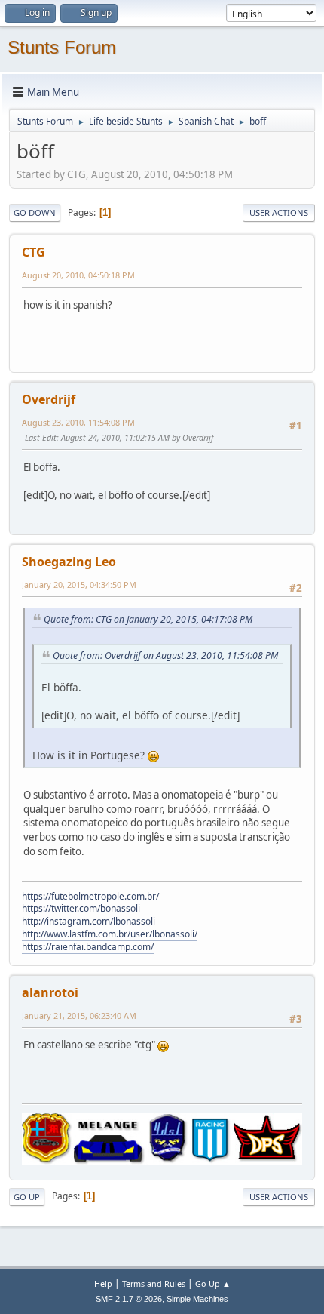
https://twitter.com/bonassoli (81, 908)
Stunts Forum (62, 47)
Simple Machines (197, 1298)
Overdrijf (48, 399)
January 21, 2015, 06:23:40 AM (79, 1015)
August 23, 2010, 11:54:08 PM (78, 422)
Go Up (27, 1196)
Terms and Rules (153, 1283)
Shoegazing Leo (69, 561)
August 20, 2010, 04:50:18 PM (78, 275)
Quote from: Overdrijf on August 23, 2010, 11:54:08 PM (165, 655)
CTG (33, 252)
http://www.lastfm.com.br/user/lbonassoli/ (109, 934)
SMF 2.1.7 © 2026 (129, 1298)
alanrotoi (50, 992)
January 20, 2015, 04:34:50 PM (79, 584)
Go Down (35, 212)
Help (103, 1283)
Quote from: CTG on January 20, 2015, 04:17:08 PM (148, 619)
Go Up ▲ (213, 1283)
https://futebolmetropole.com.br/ (90, 896)
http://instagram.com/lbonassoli (88, 921)
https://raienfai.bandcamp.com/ (88, 946)
